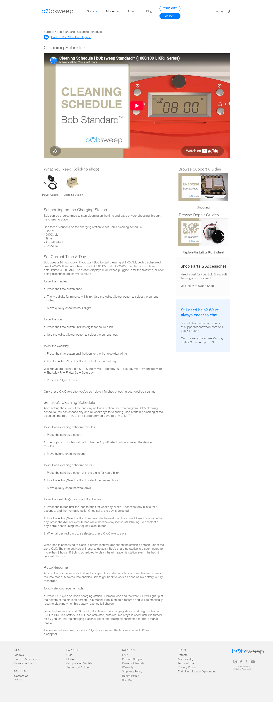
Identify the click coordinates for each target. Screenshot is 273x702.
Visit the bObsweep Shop (197, 286)
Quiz (131, 11)
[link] (229, 11)
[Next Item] (223, 192)
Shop (90, 11)
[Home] (46, 37)
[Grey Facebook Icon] (241, 661)
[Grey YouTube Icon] (253, 661)
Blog (149, 11)
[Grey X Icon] (247, 661)
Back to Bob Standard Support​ (71, 37)
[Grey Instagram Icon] (235, 661)
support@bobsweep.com (200, 327)
